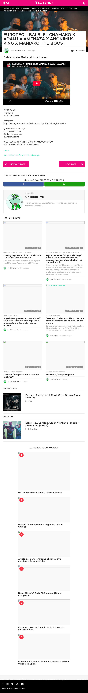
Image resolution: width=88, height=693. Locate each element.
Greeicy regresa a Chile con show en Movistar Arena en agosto (22, 256)
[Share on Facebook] (23, 184)
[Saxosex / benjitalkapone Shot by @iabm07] (22, 355)
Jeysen (55, 252)
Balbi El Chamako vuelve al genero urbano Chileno (40, 525)
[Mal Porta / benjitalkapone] (65, 355)
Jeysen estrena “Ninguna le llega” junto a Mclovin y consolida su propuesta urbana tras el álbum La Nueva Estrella (64, 258)
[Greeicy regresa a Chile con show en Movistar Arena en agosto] (22, 236)
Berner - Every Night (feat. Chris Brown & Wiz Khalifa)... (52, 396)
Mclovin (62, 252)
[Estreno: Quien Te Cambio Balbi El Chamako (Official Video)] (44, 612)
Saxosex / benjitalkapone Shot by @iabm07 (21, 375)
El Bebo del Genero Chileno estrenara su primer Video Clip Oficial (43, 662)
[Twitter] (12, 684)
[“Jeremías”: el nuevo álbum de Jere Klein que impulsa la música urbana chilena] (65, 299)
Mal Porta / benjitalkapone (60, 374)
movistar (28, 252)
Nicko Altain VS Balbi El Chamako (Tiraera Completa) (40, 594)
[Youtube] (17, 684)
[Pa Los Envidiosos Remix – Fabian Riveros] (44, 471)
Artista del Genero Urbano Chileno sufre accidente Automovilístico (39, 560)
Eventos (6, 252)
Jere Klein (56, 315)
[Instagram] (7, 684)
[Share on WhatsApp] (64, 184)
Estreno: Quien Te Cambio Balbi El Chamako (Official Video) (41, 628)
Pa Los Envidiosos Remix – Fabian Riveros (40, 492)
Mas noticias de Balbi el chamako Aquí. (21, 155)
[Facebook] (3, 684)
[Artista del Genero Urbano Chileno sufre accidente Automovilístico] (44, 544)
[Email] (22, 684)
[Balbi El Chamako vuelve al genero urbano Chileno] (44, 509)
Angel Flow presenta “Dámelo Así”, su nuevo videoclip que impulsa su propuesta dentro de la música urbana (22, 321)
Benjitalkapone (17, 371)
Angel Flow (7, 315)
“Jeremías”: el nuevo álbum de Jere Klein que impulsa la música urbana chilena (65, 320)
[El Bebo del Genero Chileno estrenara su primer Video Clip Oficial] (44, 646)
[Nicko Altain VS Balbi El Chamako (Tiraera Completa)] (44, 578)
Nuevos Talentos (73, 252)
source (6, 150)
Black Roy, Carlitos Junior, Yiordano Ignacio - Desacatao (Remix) (52, 424)
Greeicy (14, 252)
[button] (3, 3)
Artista (49, 252)
